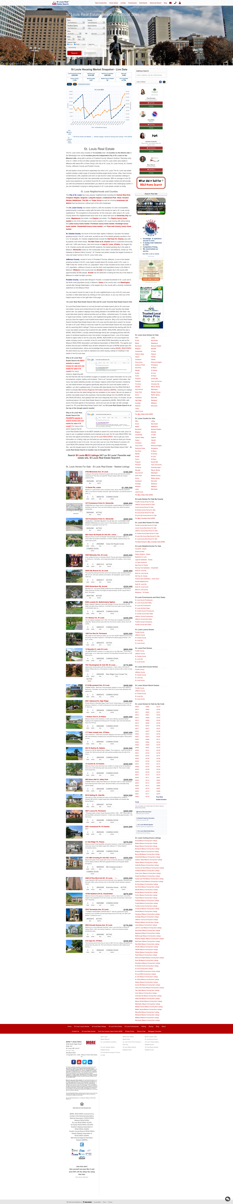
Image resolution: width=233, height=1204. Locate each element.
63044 (137, 783)
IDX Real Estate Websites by (74, 1202)
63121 (158, 712)
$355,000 (128, 878)
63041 (137, 775)
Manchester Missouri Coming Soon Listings (147, 930)
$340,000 (128, 748)
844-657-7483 (70, 1050)
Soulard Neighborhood (141, 581)
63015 (137, 723)
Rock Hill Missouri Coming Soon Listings (146, 960)
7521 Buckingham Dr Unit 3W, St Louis (101, 665)
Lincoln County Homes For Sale (144, 507)
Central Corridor (139, 551)
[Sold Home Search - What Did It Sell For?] (151, 182)
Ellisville (137, 370)
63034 (137, 758)
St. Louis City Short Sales (142, 608)
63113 (147, 783)
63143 (158, 766)
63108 (147, 769)
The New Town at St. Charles (99, 241)
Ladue (137, 408)
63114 (147, 785)
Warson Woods (155, 387)
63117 (147, 794)
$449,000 (128, 685)
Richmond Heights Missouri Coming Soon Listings (149, 958)
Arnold (99, 270)
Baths (79, 37)
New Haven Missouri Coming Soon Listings (147, 941)
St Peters (153, 376)
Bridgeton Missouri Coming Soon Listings (147, 851)
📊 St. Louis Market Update (144, 825)
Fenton (137, 376)
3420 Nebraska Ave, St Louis (96, 555)
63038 (137, 766)
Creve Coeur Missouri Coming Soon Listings (148, 873)
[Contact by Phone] (175, 3)
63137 (158, 756)
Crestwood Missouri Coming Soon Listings (147, 870)
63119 (158, 707)
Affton (136, 338)
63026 (137, 745)
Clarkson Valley (139, 354)
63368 (158, 791)
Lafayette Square (95, 197)
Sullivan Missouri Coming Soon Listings (146, 982)
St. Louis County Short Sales (143, 603)
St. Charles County (140, 638)
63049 (137, 788)
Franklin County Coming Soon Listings (146, 906)
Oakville (153, 357)
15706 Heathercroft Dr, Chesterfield (99, 894)
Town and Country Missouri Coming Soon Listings (149, 987)
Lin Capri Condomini (141, 562)
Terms (104, 1202)
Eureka (137, 373)
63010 (137, 709)
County (90, 20)
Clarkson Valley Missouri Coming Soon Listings (148, 860)
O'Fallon (117, 244)
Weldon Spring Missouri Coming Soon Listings (148, 1009)
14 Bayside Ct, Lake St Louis (96, 649)
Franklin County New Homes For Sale (146, 525)
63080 (147, 739)
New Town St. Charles (141, 565)
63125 (158, 723)
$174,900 (128, 665)
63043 (137, 780)
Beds (69, 37)
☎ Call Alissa (151, 169)
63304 (158, 783)
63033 (137, 756)
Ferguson (138, 378)
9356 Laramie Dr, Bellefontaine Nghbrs (100, 602)
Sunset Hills (154, 378)
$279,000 (128, 842)
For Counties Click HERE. (145, 518)
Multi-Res (91, 44)
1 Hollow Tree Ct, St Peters (95, 717)
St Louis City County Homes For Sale (146, 515)
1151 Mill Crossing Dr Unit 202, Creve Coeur (101, 858)
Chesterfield (138, 351)
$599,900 (128, 503)
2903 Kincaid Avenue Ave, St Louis (98, 925)
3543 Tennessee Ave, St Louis (96, 909)
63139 (158, 761)
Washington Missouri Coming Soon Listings (147, 1004)
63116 (147, 791)
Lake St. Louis (107, 244)
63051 (137, 794)
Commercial (72, 47)
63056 (147, 709)
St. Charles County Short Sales (144, 614)
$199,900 (128, 909)
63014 (137, 720)
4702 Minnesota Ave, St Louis (96, 472)
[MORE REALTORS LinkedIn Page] (90, 1062)
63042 (137, 777)
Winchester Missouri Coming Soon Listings (147, 1020)
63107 (147, 766)
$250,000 (128, 633)
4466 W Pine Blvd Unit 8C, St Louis (101, 878)
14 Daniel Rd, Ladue (93, 487)
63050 (137, 791)
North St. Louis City (140, 570)
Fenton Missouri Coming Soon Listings (146, 895)
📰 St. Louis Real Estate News (145, 832)
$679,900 (128, 894)
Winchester (154, 406)
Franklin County (139, 632)
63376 (158, 794)
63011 (137, 712)
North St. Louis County (141, 573)
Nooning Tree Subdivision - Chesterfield (146, 568)
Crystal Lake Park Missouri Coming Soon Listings (149, 879)
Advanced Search (90, 53)
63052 (137, 796)
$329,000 (128, 586)
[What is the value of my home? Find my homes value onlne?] (151, 206)
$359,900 (128, 779)
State (69, 20)
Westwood (154, 400)
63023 (137, 739)
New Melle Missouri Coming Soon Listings (147, 944)
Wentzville (77, 249)
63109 (147, 772)
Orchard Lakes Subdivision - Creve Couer (147, 579)
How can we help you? (211, 1173)
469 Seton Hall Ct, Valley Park (96, 779)
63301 (158, 777)
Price (68, 31)
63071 (147, 728)
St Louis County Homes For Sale (144, 513)
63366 (158, 785)
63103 (147, 756)
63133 (158, 745)
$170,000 (128, 925)
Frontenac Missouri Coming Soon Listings (147, 909)
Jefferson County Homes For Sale (145, 504)
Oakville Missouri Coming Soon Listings (146, 949)
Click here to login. (222, 1193)
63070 (147, 726)
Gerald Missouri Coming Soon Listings (146, 911)
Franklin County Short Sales (143, 624)
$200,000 (128, 811)
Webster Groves (155, 392)
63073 (147, 734)
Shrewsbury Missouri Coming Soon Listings (147, 963)
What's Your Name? (210, 1166)
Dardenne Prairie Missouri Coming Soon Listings (149, 881)
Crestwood (138, 359)
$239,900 (128, 535)
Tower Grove (97, 200)
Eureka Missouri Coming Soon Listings (146, 892)
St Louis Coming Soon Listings (144, 968)
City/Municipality (72, 26)
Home (70, 44)
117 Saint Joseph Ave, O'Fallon (97, 732)
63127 (158, 728)
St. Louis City (139, 640)
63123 (158, 717)
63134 (158, 747)
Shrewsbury (154, 365)
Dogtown (84, 197)
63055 (147, 707)
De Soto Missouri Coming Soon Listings (146, 884)
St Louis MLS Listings (87, 455)
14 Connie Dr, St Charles (94, 764)
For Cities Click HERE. (144, 414)
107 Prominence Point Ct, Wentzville (99, 503)
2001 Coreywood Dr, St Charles (97, 827)
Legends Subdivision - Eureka (143, 560)
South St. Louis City (140, 584)
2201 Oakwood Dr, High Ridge (96, 701)
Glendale (137, 387)
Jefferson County (140, 635)
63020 (137, 734)
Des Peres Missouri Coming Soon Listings (147, 887)
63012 (137, 715)
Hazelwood (138, 397)
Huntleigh (138, 403)
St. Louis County (140, 643)
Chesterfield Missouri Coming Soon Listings (147, 857)
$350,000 (128, 858)
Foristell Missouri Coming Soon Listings (146, 903)
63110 (147, 775)
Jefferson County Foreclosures (144, 616)
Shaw (119, 197)
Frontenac (138, 384)
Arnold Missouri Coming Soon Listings (146, 840)
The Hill (85, 200)
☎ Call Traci (151, 103)
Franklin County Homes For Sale (144, 502)
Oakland (153, 354)
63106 (147, 764)
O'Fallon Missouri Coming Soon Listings (146, 947)
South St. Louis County (141, 587)
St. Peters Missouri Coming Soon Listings (147, 979)
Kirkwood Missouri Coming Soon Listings (147, 922)
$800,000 (128, 649)
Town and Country (156, 381)
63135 (158, 750)
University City (122, 215)
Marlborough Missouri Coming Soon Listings (148, 936)
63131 (158, 739)
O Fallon (153, 351)
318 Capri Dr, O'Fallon (93, 941)
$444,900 (128, 827)
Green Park (138, 392)
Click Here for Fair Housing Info (82, 1108)
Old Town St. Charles (141, 576)
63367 (158, 788)
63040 (137, 772)
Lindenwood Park (109, 197)
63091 (147, 747)
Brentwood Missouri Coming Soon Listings (147, 849)
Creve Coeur (139, 362)
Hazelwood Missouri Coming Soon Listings (147, 914)
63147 (158, 775)
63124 (158, 720)
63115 (147, 788)
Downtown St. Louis (141, 557)
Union (101, 282)
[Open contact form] (170, 3)
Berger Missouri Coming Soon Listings (146, 846)
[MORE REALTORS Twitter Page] (84, 1062)
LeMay (153, 338)
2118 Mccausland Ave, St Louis (97, 685)
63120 (158, 709)
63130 (158, 736)
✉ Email (151, 106)
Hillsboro (76, 270)
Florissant (138, 381)
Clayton (95, 218)
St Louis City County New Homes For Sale (147, 536)
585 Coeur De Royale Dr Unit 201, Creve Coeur (101, 535)
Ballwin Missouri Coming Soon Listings (146, 843)
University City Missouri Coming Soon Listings (148, 996)
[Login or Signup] (180, 3)
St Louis (153, 373)
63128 (158, 731)
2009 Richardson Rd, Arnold (96, 586)
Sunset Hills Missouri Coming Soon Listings (147, 985)
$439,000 (128, 618)
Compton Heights (73, 197)
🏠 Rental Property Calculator (145, 819)
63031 (137, 753)
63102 (147, 753)
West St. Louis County (141, 589)
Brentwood (138, 346)
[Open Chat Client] (227, 1199)
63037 (137, 764)
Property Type (71, 42)
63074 (147, 736)
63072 (147, 731)
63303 (158, 780)
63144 (158, 769)
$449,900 (128, 571)
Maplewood (75, 218)
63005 (137, 707)
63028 (137, 747)
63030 (137, 750)
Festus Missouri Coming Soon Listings (146, 898)
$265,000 (128, 732)
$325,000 (128, 555)
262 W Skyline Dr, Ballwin (95, 748)
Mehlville (153, 348)
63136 (158, 753)
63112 (147, 780)
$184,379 (128, 602)
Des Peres (138, 368)
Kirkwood (137, 406)
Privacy (110, 1202)
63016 (137, 726)
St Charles (154, 370)
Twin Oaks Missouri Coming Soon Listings (147, 990)
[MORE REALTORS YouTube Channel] (79, 1062)
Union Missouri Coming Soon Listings (146, 993)
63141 (158, 764)
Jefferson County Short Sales (143, 619)
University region (156, 467)
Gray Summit (139, 389)
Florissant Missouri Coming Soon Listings (147, 900)
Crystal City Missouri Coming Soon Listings (147, 876)
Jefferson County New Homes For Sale (146, 531)
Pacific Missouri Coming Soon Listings (146, 955)
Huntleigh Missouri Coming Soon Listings (147, 917)
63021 (137, 736)
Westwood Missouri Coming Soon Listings (147, 1015)
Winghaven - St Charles (142, 592)
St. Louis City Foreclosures (143, 605)
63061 (147, 715)
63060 (147, 712)
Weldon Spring (155, 395)
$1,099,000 (127, 487)
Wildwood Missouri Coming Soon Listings (147, 1017)
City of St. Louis (75, 195)
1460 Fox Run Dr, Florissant (96, 633)
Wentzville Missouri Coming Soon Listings (147, 1012)
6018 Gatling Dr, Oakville (94, 795)
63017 (137, 728)
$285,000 (128, 717)
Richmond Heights (156, 362)
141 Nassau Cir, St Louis (94, 618)
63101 (147, 750)
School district (92, 26)
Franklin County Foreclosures (143, 622)
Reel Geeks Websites (82, 1177)
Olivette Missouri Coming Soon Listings (146, 952)
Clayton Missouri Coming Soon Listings (146, 862)
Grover (137, 395)
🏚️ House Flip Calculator (143, 812)
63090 (147, 745)
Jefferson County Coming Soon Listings (146, 919)
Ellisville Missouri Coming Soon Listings (146, 889)
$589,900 (128, 519)
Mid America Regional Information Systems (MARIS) (97, 389)
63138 (158, 758)
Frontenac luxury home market (102, 223)
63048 (137, 785)
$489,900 (128, 701)
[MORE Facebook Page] (73, 1062)
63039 (137, 769)
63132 (158, 742)
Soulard (125, 197)
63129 (158, 734)
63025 (137, 742)
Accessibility (97, 1202)
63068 (147, 720)
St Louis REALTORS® (105, 436)
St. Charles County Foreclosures (144, 611)
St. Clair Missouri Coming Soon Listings (146, 977)
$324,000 (128, 795)
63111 (147, 777)
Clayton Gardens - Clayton (142, 554)
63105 (147, 761)
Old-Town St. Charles (115, 239)
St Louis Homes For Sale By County (149, 499)
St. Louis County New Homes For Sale (146, 539)
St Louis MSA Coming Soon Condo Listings (147, 971)
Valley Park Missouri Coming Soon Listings (147, 998)
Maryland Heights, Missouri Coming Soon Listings (149, 938)
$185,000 (128, 472)
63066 (147, 717)
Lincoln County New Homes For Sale (145, 528)
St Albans (154, 368)
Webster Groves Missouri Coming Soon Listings (149, 1007)
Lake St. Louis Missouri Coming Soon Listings (148, 928)
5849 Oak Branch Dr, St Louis (96, 571)
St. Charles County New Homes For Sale (147, 533)
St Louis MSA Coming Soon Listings (145, 974)
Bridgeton (138, 348)
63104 (147, 758)
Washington (125, 282)
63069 (147, 723)
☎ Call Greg (151, 124)
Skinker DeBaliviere (73, 200)
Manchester (154, 340)
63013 (137, 717)
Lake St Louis (139, 411)
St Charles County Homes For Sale (145, 510)
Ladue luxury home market (79, 223)
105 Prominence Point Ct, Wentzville (99, 519)
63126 (158, 726)
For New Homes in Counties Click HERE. (150, 542)
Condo (77, 44)
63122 (158, 715)
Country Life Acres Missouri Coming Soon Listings (149, 868)
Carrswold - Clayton (141, 549)
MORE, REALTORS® (123, 348)
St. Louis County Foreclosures (144, 600)
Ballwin (137, 343)
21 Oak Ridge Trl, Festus (94, 842)
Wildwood (154, 403)
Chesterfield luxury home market (90, 226)
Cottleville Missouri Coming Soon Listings (147, 865)
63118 (147, 796)
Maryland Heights (156, 346)
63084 (147, 742)
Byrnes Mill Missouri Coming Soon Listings (147, 854)
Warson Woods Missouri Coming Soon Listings (148, 1001)
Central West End (123, 195)
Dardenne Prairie (140, 365)
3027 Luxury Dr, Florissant (95, 811)
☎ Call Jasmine (151, 148)
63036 (137, 761)
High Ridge (138, 400)
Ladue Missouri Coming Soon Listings (146, 925)
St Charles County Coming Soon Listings (147, 966)
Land (84, 44)
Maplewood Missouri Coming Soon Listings (147, 933)
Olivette (153, 359)
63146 (158, 772)
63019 (137, 731)
